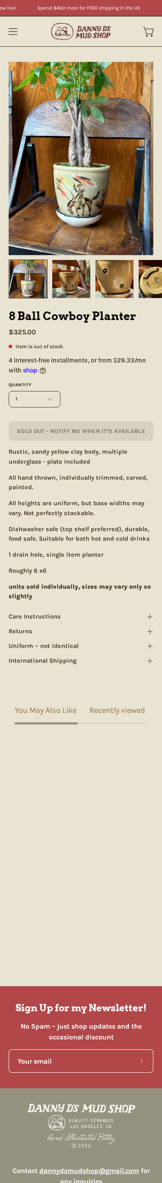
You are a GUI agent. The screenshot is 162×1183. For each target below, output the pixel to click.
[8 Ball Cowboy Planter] (28, 279)
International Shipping (42, 660)
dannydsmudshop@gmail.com (89, 1171)
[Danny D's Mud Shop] (81, 31)
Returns (20, 631)
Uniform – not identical (44, 646)
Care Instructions (35, 616)
